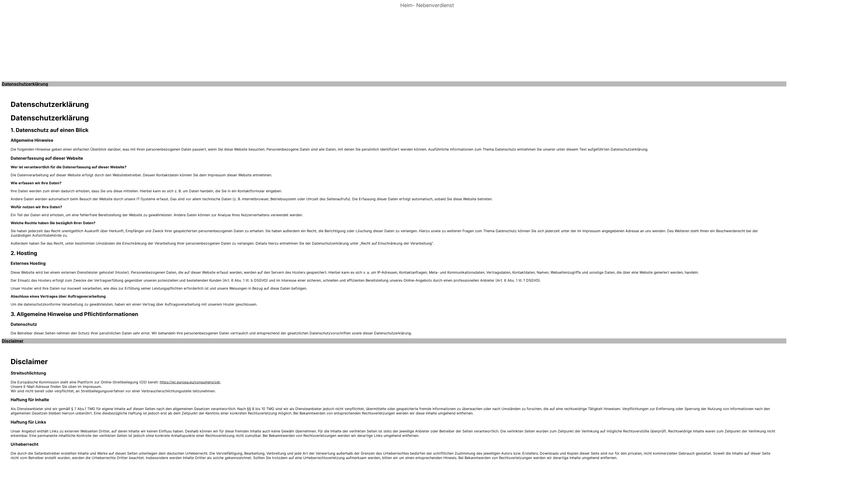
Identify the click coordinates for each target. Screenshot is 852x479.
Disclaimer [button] (13, 341)
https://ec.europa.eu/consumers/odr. (190, 382)
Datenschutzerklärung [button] (25, 83)
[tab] (394, 83)
